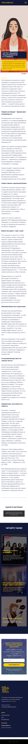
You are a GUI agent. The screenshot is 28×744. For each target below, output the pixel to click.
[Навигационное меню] (26, 2)
